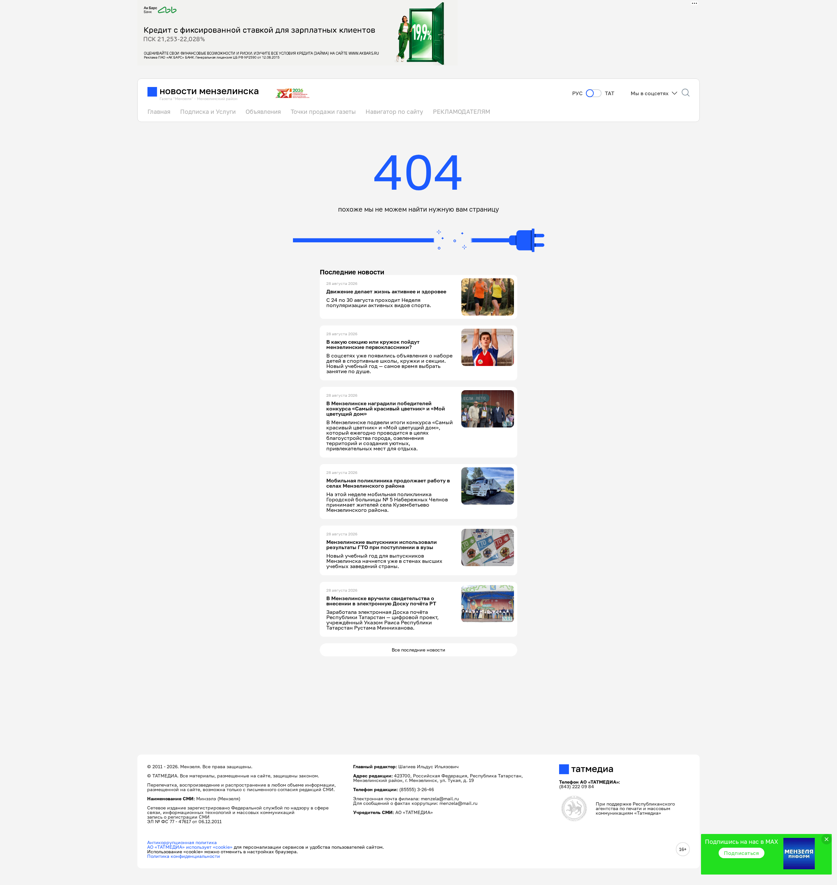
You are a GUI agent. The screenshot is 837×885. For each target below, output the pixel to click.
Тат (609, 93)
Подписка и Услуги (208, 111)
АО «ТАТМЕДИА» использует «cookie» (189, 847)
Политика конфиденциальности (183, 856)
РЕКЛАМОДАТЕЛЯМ (461, 111)
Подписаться (741, 853)
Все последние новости (418, 649)
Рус (577, 93)
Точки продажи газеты (323, 111)
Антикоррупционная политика (182, 842)
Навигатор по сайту (394, 111)
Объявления (263, 111)
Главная (158, 111)
